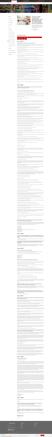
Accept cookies (42, 435)
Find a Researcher (35, 424)
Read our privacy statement (9, 436)
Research (21, 424)
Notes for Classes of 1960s (16, 13)
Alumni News (12, 13)
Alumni (10, 13)
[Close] (51, 435)
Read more (35, 29)
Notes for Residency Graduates (12, 45)
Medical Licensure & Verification (11, 52)
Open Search (43, 3)
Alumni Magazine (10, 30)
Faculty (21, 425)
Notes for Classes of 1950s (12, 42)
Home (8, 13)
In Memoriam (10, 46)
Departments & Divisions (38, 1)
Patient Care (9, 1)
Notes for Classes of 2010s (12, 33)
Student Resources (42, 1)
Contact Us (35, 426)
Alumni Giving (10, 48)
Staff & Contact (10, 54)
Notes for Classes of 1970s (12, 39)
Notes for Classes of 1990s (12, 36)
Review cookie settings (38, 435)
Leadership (35, 425)
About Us (22, 426)
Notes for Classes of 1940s (12, 43)
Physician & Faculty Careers (11, 50)
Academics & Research (14, 1)
